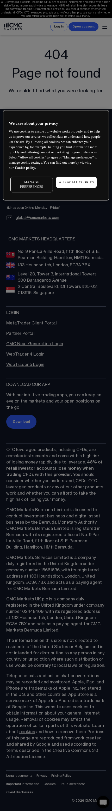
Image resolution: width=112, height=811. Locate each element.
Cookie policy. (25, 168)
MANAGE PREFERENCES (31, 185)
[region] (56, 155)
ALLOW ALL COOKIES (76, 182)
